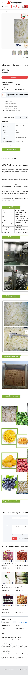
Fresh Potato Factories (21, 654)
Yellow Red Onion (7, 661)
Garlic (14, 646)
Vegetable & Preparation (19, 10)
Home (2, 10)
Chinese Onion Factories (8, 657)
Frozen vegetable (19, 628)
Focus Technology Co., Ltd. (18, 669)
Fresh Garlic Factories (8, 654)
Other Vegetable (6, 646)
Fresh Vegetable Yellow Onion (20, 661)
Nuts (16, 631)
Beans (2, 631)
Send (14, 538)
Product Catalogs (22, 622)
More (2, 663)
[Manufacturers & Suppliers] (14, 2)
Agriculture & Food (9, 10)
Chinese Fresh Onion (22, 657)
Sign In (3, 110)
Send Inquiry (14, 77)
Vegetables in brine (5, 625)
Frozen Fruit (4, 628)
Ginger (20, 646)
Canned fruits (18, 625)
